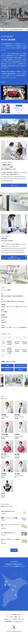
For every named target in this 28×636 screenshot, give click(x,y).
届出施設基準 (9, 621)
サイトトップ (8, 614)
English (3, 82)
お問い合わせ (7, 369)
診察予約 (21, 369)
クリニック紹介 (9, 616)
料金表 (7, 365)
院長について (20, 614)
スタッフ (20, 616)
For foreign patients (20, 365)
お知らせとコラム (8, 619)
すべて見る (14, 550)
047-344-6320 (4, 317)
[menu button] (2, 2)
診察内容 (14, 614)
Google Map (21, 301)
